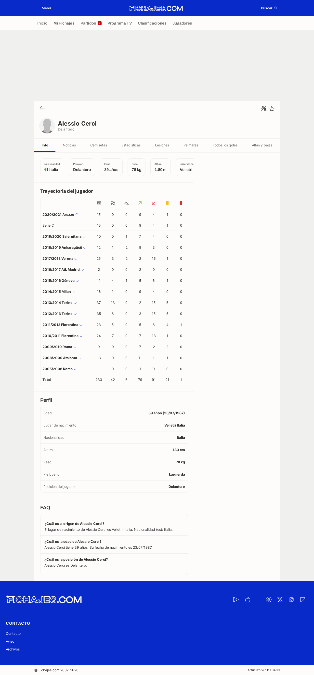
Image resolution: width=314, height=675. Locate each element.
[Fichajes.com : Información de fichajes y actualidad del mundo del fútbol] (156, 8)
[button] (44, 8)
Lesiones (162, 145)
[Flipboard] (302, 599)
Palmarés (190, 145)
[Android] (236, 599)
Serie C (48, 225)
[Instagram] (291, 599)
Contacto (13, 633)
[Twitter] (280, 599)
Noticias (69, 145)
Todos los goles (225, 145)
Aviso (10, 641)
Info (45, 145)
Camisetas (98, 145)
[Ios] (247, 599)
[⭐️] (272, 109)
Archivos (13, 649)
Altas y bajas (262, 145)
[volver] (42, 108)
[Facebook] (268, 599)
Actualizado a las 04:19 (264, 670)
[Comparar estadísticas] (264, 109)
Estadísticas (131, 145)
